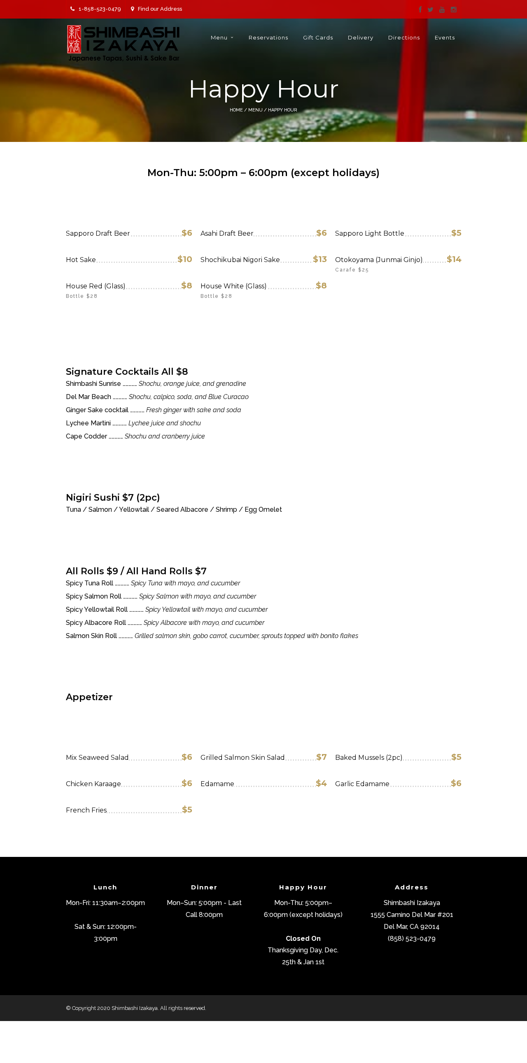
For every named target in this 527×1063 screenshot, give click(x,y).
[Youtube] (442, 10)
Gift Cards (318, 37)
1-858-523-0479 (100, 9)
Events (445, 37)
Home (236, 110)
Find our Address (160, 9)
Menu (219, 37)
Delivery (360, 37)
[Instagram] (454, 10)
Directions (404, 37)
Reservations (268, 37)
